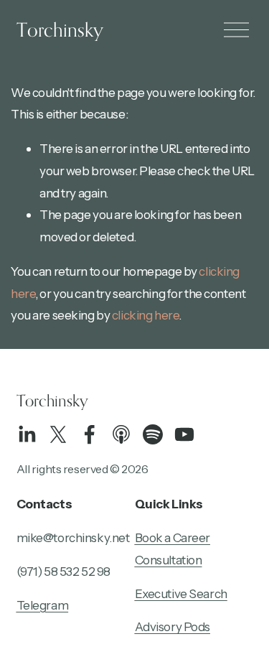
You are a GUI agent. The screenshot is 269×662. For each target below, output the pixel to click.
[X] (58, 434)
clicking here (145, 314)
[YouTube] (184, 434)
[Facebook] (90, 434)
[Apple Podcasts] (121, 434)
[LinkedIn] (26, 434)
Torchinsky (59, 29)
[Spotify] (153, 434)
